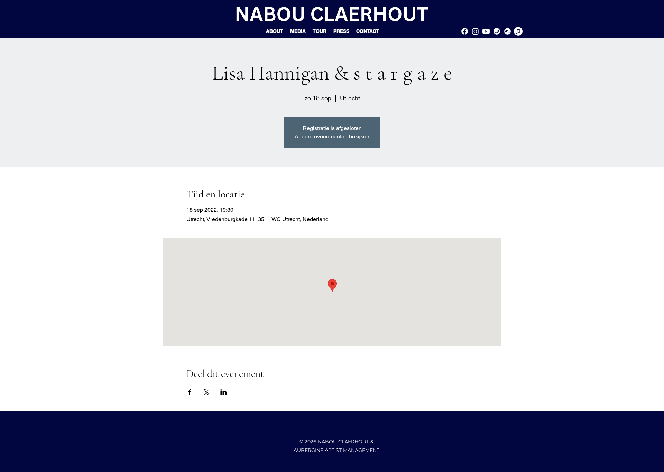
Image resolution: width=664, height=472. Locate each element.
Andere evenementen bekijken (332, 136)
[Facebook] (464, 31)
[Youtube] (486, 31)
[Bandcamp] (507, 31)
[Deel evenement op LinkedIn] (223, 392)
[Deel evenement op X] (206, 392)
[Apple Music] (518, 31)
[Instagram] (475, 31)
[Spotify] (496, 31)
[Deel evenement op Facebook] (189, 392)
